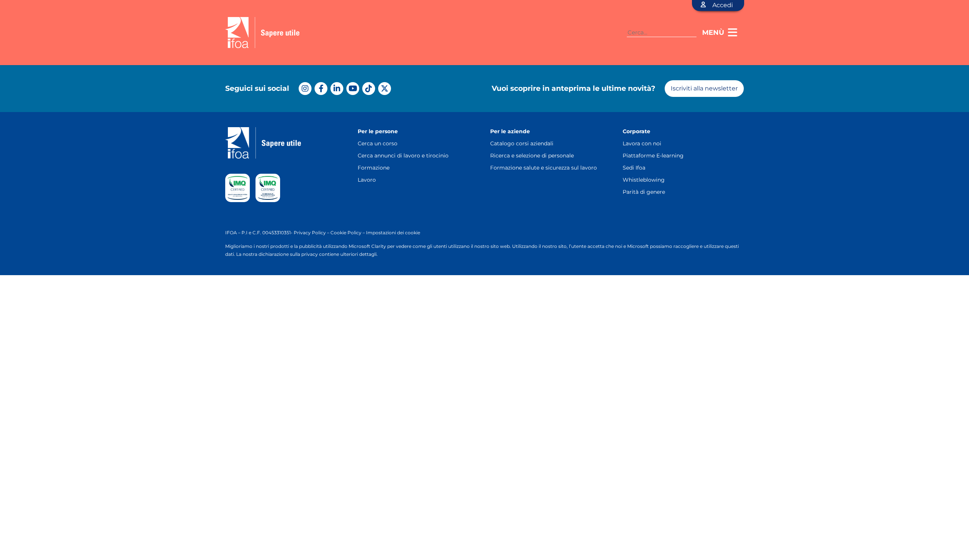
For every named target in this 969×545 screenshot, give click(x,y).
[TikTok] (368, 88)
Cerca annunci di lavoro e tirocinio (403, 155)
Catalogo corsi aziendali (521, 143)
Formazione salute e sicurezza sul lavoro (543, 167)
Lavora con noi (642, 143)
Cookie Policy (345, 232)
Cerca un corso (377, 143)
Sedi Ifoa (634, 167)
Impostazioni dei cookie (393, 232)
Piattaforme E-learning (653, 155)
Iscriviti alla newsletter (704, 88)
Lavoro (367, 179)
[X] (384, 88)
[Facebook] (321, 88)
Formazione (373, 167)
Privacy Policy (310, 232)
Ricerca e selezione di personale (532, 155)
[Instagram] (305, 88)
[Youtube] (352, 88)
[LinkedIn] (336, 88)
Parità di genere (644, 191)
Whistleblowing (644, 179)
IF (227, 232)
